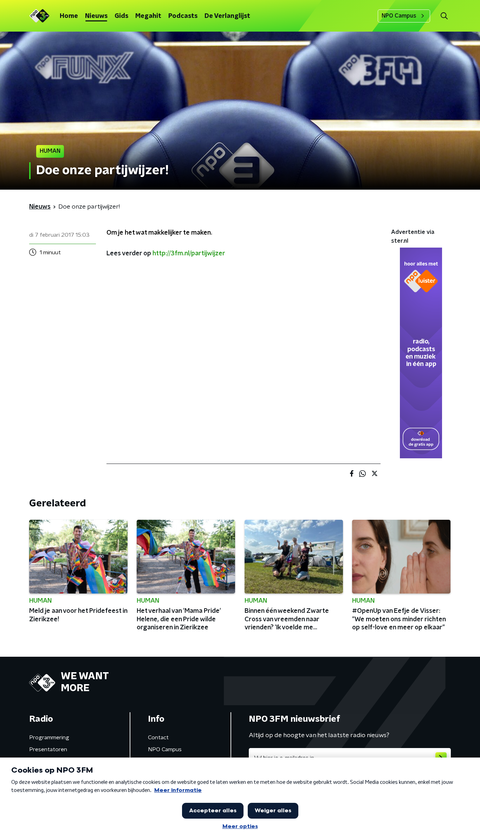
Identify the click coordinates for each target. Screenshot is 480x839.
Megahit (148, 16)
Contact (158, 737)
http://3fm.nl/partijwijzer (189, 253)
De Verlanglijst (227, 16)
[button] (444, 15)
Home (69, 16)
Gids (121, 16)
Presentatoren (48, 749)
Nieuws (96, 16)
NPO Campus (399, 16)
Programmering (49, 737)
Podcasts (182, 16)
